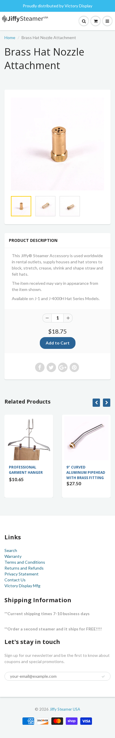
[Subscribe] (103, 676)
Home (9, 37)
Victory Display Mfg (22, 585)
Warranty (13, 556)
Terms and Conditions (24, 562)
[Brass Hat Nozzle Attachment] (57, 144)
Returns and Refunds (24, 567)
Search (10, 550)
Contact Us (15, 579)
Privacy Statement (21, 573)
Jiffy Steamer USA (65, 709)
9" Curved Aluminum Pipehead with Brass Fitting (85, 472)
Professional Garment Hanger (26, 470)
